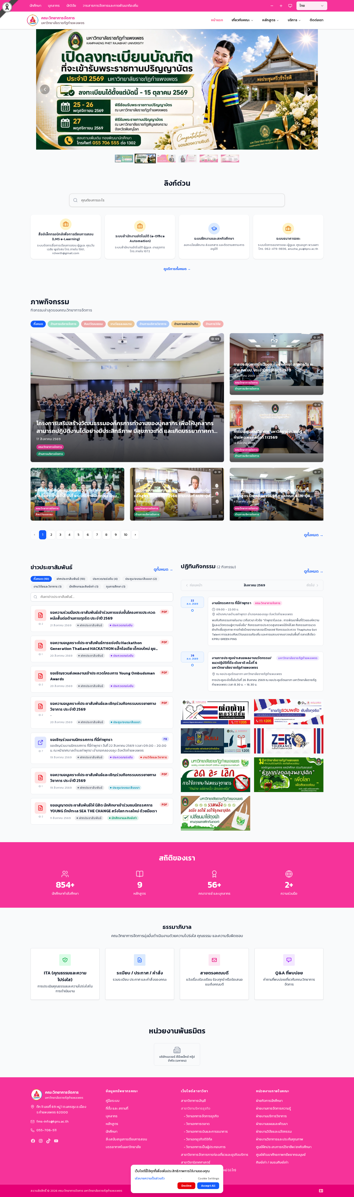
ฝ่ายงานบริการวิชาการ (271, 1116)
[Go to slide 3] (166, 158)
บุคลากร (112, 1116)
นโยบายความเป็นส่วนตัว (150, 1178)
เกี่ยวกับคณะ (241, 20)
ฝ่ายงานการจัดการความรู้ (273, 1108)
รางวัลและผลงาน (121, 324)
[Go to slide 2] (145, 158)
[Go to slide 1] (124, 158)
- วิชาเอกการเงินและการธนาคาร (206, 1131)
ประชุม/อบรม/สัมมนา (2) (141, 579)
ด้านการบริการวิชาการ (152, 324)
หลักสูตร (268, 20)
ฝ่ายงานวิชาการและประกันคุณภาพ (279, 1139)
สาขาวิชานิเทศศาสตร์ (195, 1162)
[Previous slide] (44, 89)
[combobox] (311, 5)
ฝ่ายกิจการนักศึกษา (269, 1100)
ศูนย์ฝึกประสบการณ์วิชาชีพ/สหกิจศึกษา (283, 1147)
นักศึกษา (111, 1131)
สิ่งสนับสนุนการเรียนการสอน (126, 1139)
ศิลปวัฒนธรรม (93, 324)
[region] (177, 89)
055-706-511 (46, 1130)
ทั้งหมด (38, 324)
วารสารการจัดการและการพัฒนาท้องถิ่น (110, 5)
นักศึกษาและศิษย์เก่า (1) (83, 586)
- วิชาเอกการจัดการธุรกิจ (201, 1116)
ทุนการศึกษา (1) (115, 586)
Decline (186, 1186)
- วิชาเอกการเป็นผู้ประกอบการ (205, 1147)
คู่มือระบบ (112, 1100)
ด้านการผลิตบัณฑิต (186, 324)
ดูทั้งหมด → (313, 535)
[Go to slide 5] (209, 158)
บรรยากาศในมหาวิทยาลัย (123, 1147)
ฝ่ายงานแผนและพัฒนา (272, 1123)
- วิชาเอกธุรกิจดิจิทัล (198, 1139)
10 (125, 534)
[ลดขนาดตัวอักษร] (272, 5)
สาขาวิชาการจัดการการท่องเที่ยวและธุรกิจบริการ (214, 1154)
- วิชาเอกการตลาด (197, 1123)
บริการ (292, 20)
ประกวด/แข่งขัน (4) (105, 579)
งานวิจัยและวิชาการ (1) (47, 586)
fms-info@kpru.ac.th (52, 1121)
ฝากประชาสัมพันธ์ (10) (71, 579)
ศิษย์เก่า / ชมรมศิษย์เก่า (272, 1162)
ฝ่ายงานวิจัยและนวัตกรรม (274, 1131)
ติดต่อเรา (316, 20)
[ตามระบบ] (290, 5)
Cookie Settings (208, 1178)
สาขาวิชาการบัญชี (193, 1100)
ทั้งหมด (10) (41, 579)
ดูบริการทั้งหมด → (177, 268)
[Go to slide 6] (230, 158)
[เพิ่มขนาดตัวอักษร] (281, 5)
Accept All (208, 1186)
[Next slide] (309, 89)
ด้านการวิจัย (213, 324)
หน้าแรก (217, 20)
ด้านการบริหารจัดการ (63, 324)
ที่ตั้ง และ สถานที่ (117, 1108)
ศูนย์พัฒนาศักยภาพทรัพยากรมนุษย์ (281, 1154)
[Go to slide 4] (187, 158)
